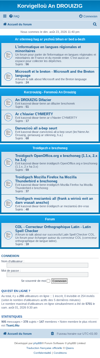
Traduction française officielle (44, 348)
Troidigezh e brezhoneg (50, 148)
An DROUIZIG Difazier (33, 100)
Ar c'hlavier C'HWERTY (34, 114)
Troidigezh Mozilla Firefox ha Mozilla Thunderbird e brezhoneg (46, 179)
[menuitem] (14, 16)
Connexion (10, 255)
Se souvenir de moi (34, 280)
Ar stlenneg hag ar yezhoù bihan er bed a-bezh (50, 39)
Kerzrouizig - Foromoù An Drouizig (50, 92)
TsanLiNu (12, 325)
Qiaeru (70, 348)
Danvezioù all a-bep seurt (36, 128)
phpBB (37, 343)
